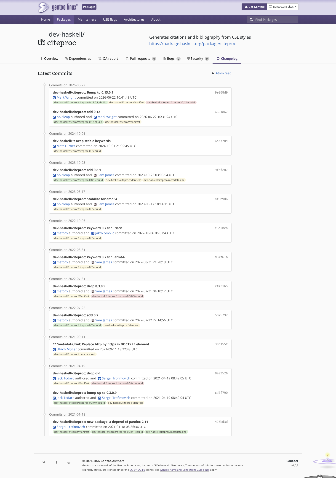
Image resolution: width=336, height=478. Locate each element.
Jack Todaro (65, 378)
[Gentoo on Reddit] (69, 462)
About (155, 19)
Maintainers (87, 19)
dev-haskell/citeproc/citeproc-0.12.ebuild (171, 102)
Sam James (106, 175)
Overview (50, 58)
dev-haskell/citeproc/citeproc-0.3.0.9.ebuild (117, 296)
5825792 (221, 315)
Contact (292, 461)
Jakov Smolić (104, 233)
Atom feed (223, 73)
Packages (64, 19)
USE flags (110, 19)
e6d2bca (221, 228)
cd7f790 (221, 393)
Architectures (134, 19)
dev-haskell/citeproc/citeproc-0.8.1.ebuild (78, 180)
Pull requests (142, 58)
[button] (254, 6)
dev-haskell (65, 34)
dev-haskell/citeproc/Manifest (126, 102)
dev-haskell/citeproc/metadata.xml (164, 180)
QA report (110, 58)
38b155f (221, 344)
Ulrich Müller (67, 349)
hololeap (63, 117)
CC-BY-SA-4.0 (137, 469)
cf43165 (221, 286)
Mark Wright (66, 97)
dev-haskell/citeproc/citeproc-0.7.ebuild (77, 151)
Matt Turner (66, 146)
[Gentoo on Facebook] (56, 462)
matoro (62, 233)
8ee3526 (221, 373)
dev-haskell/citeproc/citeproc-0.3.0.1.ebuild (117, 383)
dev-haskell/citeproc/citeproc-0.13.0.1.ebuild (80, 102)
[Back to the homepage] (57, 7)
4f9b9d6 (221, 199)
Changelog (228, 58)
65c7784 (221, 141)
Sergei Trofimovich (116, 378)
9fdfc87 (221, 170)
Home (45, 19)
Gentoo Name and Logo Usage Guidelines (184, 469)
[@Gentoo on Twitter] (44, 462)
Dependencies (79, 58)
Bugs (172, 58)
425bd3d (221, 422)
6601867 (221, 112)
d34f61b (221, 257)
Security (199, 58)
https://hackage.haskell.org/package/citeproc (192, 43)
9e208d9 (221, 92)
